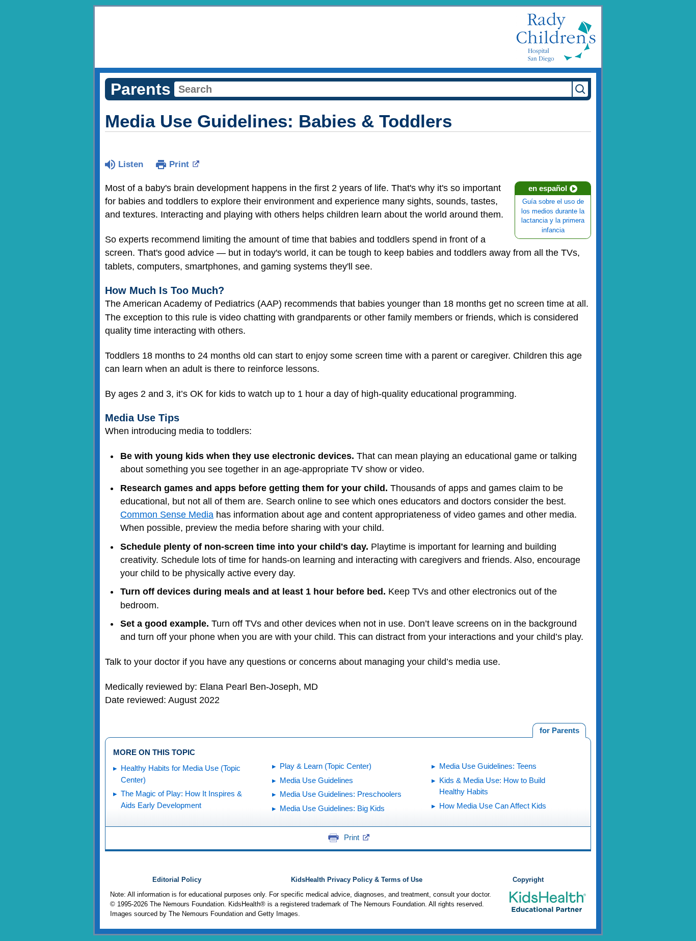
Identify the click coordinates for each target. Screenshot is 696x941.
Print (179, 164)
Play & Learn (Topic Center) (325, 766)
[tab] (559, 730)
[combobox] (373, 89)
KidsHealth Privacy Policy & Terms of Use (356, 879)
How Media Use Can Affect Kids (492, 805)
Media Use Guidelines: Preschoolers (340, 794)
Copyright (528, 879)
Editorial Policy (176, 879)
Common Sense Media (166, 514)
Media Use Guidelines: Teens (488, 766)
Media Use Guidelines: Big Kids (332, 808)
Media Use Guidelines (316, 780)
